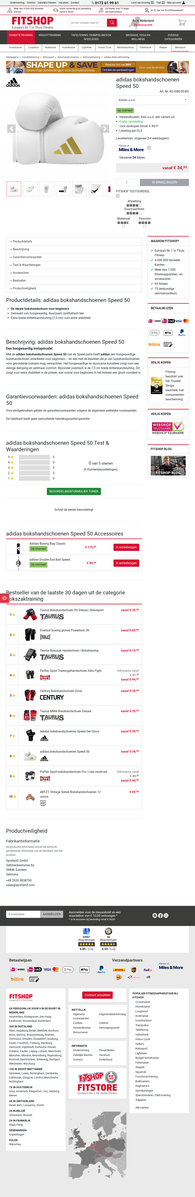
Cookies (77, 1023)
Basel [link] (12, 1105)
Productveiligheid (24, 288)
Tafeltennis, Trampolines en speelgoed (91, 37)
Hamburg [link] (46, 1043)
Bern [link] (19, 1105)
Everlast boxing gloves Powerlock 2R (64, 630)
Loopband (141, 1011)
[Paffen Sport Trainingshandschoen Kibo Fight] (30, 675)
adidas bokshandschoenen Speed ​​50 (65, 751)
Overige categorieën (173, 37)
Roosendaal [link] (30, 1021)
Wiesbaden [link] (15, 1063)
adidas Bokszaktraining (116, 57)
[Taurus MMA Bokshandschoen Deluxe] (30, 715)
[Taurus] (52, 617)
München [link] (14, 1055)
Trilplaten (140, 1100)
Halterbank (142, 1034)
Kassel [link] (51, 1047)
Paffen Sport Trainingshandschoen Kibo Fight (70, 671)
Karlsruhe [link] (40, 1047)
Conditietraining (21, 35)
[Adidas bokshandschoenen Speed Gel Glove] (30, 735)
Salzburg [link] (54, 1091)
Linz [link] (45, 1091)
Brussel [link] (27, 1115)
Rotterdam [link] (44, 1021)
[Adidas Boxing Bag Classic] (18, 547)
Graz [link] (12, 1091)
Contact (75, 2)
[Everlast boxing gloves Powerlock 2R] (30, 634)
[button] (14, 189)
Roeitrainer (141, 1016)
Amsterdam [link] (16, 1016)
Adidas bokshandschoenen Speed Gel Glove (69, 731)
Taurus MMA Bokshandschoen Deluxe (65, 711)
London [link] (38, 1077)
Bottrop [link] (21, 1034)
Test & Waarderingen (27, 265)
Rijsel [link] (12, 1124)
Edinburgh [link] (15, 1077)
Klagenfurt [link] (35, 1091)
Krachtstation (143, 1020)
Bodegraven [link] (31, 1016)
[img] (148, 147)
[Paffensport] (52, 677)
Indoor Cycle (142, 1039)
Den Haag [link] (45, 1016)
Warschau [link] (15, 1144)
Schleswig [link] (42, 1059)
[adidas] (13, 82)
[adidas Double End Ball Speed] (18, 563)
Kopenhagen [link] (16, 1134)
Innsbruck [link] (22, 1091)
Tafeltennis (141, 1030)
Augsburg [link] (22, 1030)
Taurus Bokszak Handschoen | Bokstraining (69, 650)
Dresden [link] (27, 1038)
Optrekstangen (144, 1090)
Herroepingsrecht (109, 1027)
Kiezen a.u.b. (127, 100)
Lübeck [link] (42, 1051)
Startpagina (12, 57)
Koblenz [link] (14, 1051)
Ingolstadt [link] (28, 1047)
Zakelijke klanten (47, 2)
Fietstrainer (142, 1062)
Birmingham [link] (37, 1073)
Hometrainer (142, 1006)
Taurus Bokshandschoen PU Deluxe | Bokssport (72, 610)
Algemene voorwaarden (81, 1016)
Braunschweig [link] (35, 1034)
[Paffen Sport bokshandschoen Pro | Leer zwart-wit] (30, 776)
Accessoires (21, 273)
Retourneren (80, 1032)
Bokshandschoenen (68, 57)
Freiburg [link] (35, 1043)
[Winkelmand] (183, 22)
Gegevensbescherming (110, 1014)
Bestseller (19, 280)
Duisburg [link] (52, 1038)
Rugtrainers (142, 1086)
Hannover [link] (15, 1047)
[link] (154, 321)
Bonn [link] (12, 1034)
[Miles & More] (171, 965)
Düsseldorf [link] (39, 1038)
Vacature (63, 2)
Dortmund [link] (15, 1038)
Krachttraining (50, 35)
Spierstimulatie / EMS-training (152, 1095)
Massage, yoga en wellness (138, 37)
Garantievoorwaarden (27, 257)
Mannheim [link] (54, 1051)
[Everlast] (52, 637)
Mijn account (174, 2)
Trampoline (142, 1025)
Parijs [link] (19, 1124)
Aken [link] (12, 1030)
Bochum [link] (53, 1030)
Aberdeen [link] (14, 1073)
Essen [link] (12, 1043)
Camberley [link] (51, 1073)
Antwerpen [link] (15, 1115)
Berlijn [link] (32, 1030)
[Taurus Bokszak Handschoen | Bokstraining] (30, 654)
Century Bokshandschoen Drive (61, 691)
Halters (139, 1044)
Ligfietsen (141, 1053)
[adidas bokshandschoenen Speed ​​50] (30, 755)
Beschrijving (21, 249)
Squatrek (140, 1072)
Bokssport (48, 57)
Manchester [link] (51, 1077)
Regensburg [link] (54, 1055)
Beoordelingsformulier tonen (73, 491)
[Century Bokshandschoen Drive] (30, 695)
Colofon (31, 2)
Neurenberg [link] (39, 1055)
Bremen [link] (49, 1034)
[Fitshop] (32, 22)
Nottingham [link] (16, 1081)
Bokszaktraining (91, 57)
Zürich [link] (40, 1105)
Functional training (146, 1076)
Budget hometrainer (147, 1058)
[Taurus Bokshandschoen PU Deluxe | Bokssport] (30, 614)
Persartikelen (106, 1050)
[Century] (52, 698)
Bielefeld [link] (42, 1030)
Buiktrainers (142, 1081)
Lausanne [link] (29, 1105)
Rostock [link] (14, 1059)
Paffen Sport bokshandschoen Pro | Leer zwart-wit (73, 772)
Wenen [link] (13, 1095)
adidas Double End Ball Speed (50, 559)
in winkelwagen (164, 182)
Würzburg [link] (29, 1063)
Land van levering (140, 2)
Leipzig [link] (33, 1051)
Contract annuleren (97, 995)
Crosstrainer (142, 1002)
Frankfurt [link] (23, 1043)
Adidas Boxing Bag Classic (48, 543)
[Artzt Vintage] (52, 803)
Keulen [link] (24, 1051)
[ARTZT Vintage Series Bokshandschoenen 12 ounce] (30, 797)
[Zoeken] (112, 23)
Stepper (140, 1067)
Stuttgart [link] (54, 1059)
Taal (158, 2)
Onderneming (17, 2)
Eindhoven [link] (15, 1021)
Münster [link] (26, 1055)
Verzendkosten (82, 1027)
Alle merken (142, 1107)
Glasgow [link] (27, 1077)
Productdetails (22, 241)
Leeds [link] (25, 1073)
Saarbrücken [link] (27, 1059)
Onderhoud (105, 1059)
